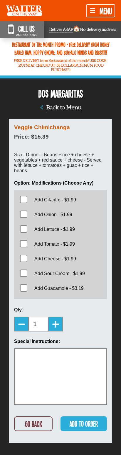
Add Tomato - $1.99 (54, 244)
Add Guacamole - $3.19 (59, 288)
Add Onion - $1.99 (53, 214)
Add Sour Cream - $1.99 (59, 273)
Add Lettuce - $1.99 (54, 229)
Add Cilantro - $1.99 (55, 199)
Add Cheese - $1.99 (55, 258)
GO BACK (33, 424)
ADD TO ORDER (84, 423)
